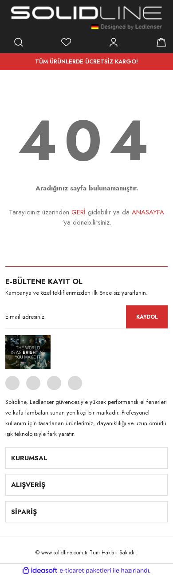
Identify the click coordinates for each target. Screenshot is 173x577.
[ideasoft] (40, 570)
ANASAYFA (148, 212)
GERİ (78, 212)
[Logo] (86, 17)
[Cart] (161, 42)
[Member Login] (113, 42)
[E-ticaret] (85, 570)
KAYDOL (147, 317)
